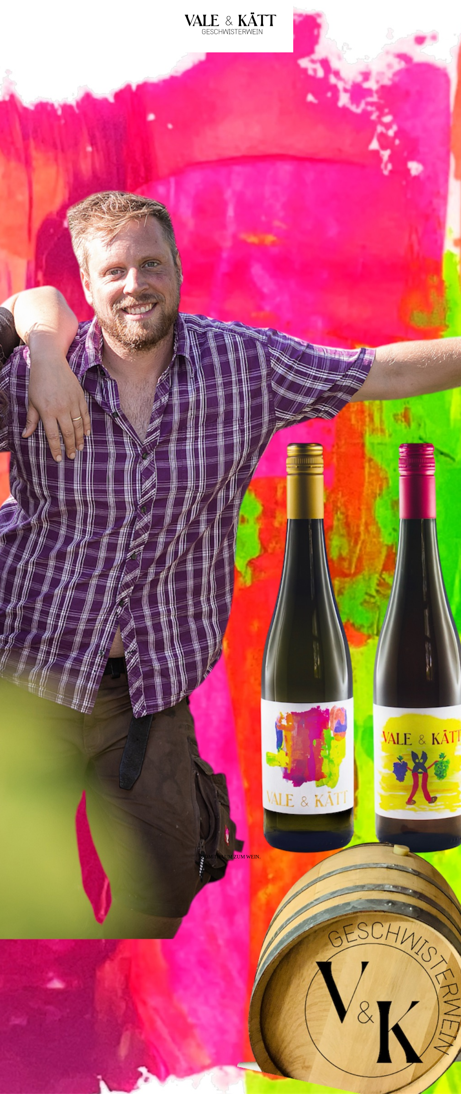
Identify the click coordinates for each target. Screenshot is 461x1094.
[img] (230, 547)
